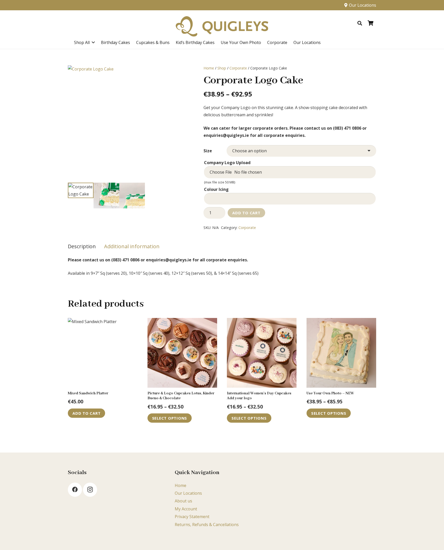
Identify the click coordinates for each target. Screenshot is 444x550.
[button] (360, 23)
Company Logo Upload (227, 162)
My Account (186, 509)
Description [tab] (82, 246)
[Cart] (370, 23)
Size (207, 151)
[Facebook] (75, 490)
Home (208, 68)
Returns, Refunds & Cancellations (207, 524)
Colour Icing (216, 189)
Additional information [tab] (132, 246)
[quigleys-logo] (222, 26)
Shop (221, 68)
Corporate (238, 68)
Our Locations (188, 493)
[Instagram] (90, 490)
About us (183, 501)
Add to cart (246, 212)
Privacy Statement (192, 516)
